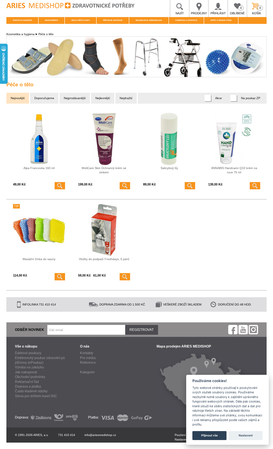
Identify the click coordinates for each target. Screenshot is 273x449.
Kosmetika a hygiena (20, 34)
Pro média (88, 358)
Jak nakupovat (26, 372)
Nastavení (246, 435)
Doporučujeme (44, 98)
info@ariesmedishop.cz (100, 435)
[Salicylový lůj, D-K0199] (169, 139)
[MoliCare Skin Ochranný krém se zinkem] (104, 139)
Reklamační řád (27, 382)
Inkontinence (51, 20)
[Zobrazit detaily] (60, 185)
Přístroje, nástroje (112, 20)
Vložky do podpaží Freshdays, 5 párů (104, 259)
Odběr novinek (29, 330)
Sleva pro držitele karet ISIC (36, 396)
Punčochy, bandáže (22, 20)
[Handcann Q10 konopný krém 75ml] (234, 139)
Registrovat (141, 330)
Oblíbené (237, 10)
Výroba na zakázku (29, 367)
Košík (256, 10)
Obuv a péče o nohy (80, 20)
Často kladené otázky (31, 391)
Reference (88, 362)
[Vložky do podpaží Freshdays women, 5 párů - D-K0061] (104, 230)
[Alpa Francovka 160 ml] (39, 139)
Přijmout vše (209, 435)
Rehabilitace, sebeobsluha (149, 20)
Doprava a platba (28, 386)
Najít (180, 13)
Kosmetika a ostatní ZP (186, 20)
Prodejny (199, 13)
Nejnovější (18, 98)
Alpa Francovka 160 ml (39, 168)
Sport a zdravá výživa (221, 20)
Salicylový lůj (169, 168)
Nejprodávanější (75, 98)
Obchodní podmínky (30, 377)
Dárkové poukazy (28, 353)
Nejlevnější (102, 98)
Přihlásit (218, 13)
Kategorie (87, 372)
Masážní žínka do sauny (39, 259)
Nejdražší (126, 98)
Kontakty (86, 353)
